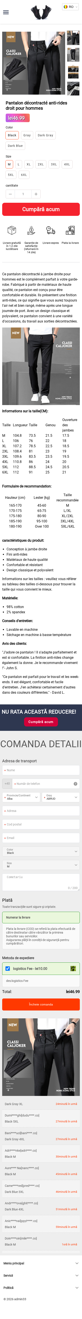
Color (10, 849)
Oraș (49, 795)
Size (9, 863)
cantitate (12, 185)
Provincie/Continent (18, 795)
